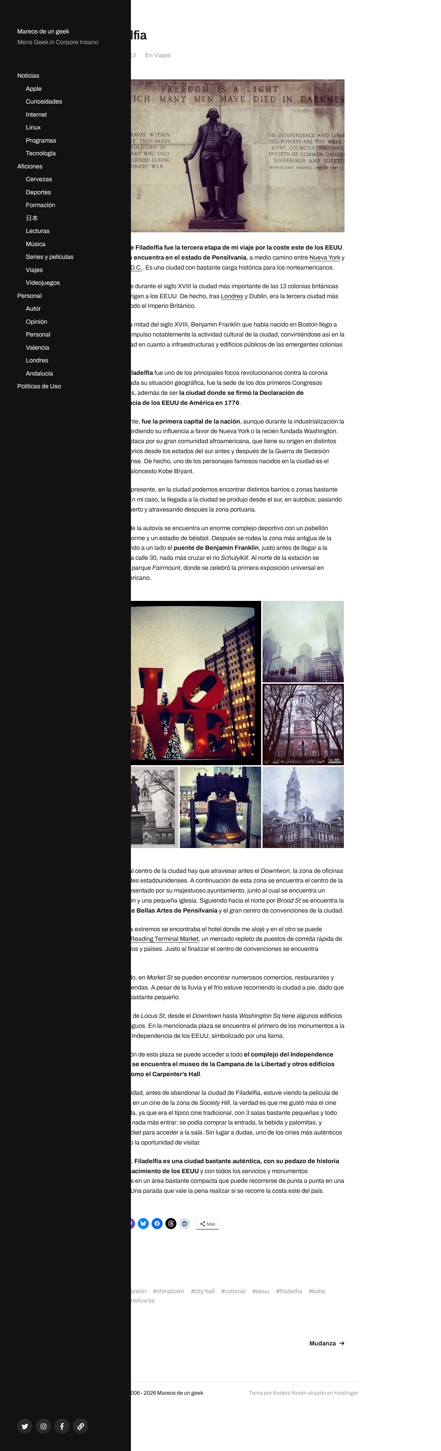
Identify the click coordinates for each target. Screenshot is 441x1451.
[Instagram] (43, 1426)
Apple (34, 88)
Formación (40, 205)
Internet (36, 114)
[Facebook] (62, 1426)
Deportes (38, 192)
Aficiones (29, 166)
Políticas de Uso (39, 386)
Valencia (37, 347)
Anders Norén (290, 1393)
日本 (32, 218)
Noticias (28, 75)
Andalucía (39, 373)
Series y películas (49, 256)
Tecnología (41, 153)
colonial (235, 1291)
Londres (37, 360)
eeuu (262, 1291)
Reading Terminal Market (164, 938)
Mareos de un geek (43, 31)
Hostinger (346, 1393)
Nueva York (324, 257)
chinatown (170, 1291)
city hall (204, 1291)
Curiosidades (44, 101)
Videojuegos (43, 282)
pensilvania (139, 1300)
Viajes (34, 269)
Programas (41, 140)
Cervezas (39, 179)
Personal (29, 295)
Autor (33, 308)
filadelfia (290, 1291)
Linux (33, 127)
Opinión (36, 321)
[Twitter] (24, 1426)
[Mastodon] (80, 1426)
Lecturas (38, 230)
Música (35, 244)
